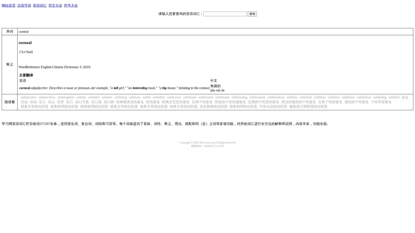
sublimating (239, 97)
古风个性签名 (202, 102)
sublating (121, 97)
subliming (379, 97)
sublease (134, 97)
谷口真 (96, 102)
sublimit (394, 97)
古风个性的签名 (330, 102)
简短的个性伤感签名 (230, 102)
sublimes (334, 97)
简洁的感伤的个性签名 (298, 102)
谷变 (60, 102)
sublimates (222, 97)
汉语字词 (24, 5)
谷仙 (24, 102)
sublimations (276, 97)
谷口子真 (82, 102)
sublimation (257, 97)
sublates (107, 97)
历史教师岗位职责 (213, 106)
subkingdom (65, 97)
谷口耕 (109, 102)
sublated (93, 97)
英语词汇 (40, 5)
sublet (147, 97)
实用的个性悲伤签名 (263, 102)
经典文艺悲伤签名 (176, 102)
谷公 (51, 102)
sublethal (159, 97)
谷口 (69, 102)
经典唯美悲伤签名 (130, 102)
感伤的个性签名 (357, 102)
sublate (81, 97)
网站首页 (9, 5)
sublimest (348, 97)
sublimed (306, 97)
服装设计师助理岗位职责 (308, 106)
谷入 (42, 102)
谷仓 (405, 97)
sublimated (205, 97)
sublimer (320, 97)
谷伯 (33, 102)
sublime (292, 97)
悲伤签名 (153, 102)
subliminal (364, 97)
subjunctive (28, 97)
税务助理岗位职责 (64, 106)
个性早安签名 (381, 102)
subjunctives (46, 97)
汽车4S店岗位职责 (273, 106)
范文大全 (55, 5)
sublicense (174, 97)
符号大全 (71, 5)
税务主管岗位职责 (34, 106)
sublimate (189, 97)
